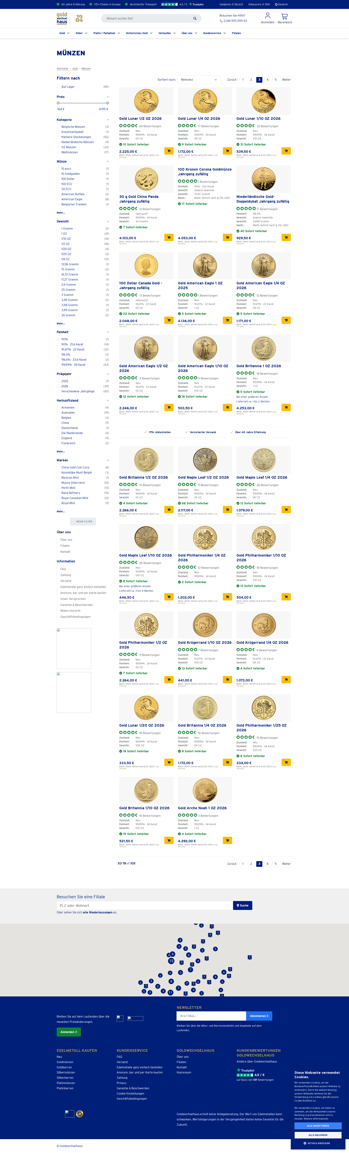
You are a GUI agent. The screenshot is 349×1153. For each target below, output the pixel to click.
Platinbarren (65, 1088)
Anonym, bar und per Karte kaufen (83, 593)
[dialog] (318, 1107)
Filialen (236, 33)
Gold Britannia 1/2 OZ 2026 (143, 477)
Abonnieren (258, 1016)
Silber (79, 33)
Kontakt (65, 551)
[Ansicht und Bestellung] (169, 151)
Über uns (187, 33)
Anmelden (68, 1032)
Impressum (184, 1072)
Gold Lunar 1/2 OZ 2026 (140, 118)
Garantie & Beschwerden (76, 605)
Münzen (86, 68)
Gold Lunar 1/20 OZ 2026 (141, 725)
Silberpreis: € (259, 4)
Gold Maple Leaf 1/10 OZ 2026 (145, 555)
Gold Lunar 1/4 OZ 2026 (199, 118)
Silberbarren (65, 1077)
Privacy (122, 1083)
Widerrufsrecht (70, 610)
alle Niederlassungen (97, 912)
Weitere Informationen (316, 1118)
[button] (201, 993)
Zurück (231, 79)
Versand (65, 581)
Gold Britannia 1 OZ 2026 (258, 366)
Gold (62, 33)
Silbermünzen (66, 1072)
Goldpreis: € (231, 4)
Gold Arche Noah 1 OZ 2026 (202, 808)
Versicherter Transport (143, 4)
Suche (243, 905)
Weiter (286, 79)
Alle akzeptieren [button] (318, 1125)
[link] (146, 101)
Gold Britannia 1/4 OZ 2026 (202, 725)
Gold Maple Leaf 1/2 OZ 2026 (203, 477)
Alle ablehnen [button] (318, 1135)
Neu (59, 1057)
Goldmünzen (65, 1062)
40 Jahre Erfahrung (73, 4)
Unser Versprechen (73, 599)
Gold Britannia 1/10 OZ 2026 (144, 808)
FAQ (63, 569)
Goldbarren (64, 1067)
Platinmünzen (66, 1083)
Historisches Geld (137, 33)
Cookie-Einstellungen (130, 1093)
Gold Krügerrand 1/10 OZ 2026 (205, 642)
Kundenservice (212, 33)
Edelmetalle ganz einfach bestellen (83, 587)
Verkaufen (165, 33)
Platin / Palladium (104, 33)
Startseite (63, 68)
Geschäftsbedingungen (75, 616)
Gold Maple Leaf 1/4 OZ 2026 (261, 477)
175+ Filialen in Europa (107, 4)
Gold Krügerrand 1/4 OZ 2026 (262, 642)
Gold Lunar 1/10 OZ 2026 (258, 118)
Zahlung (65, 575)
